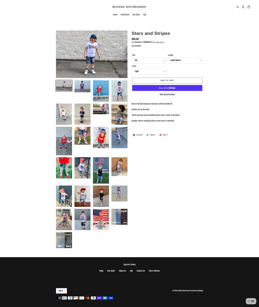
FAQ (131, 271)
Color (134, 66)
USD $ (61, 290)
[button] (148, 42)
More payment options (167, 94)
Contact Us (141, 271)
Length (170, 55)
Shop (101, 271)
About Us (122, 271)
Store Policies (154, 271)
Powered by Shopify (196, 291)
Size (133, 55)
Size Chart (111, 271)
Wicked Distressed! (129, 6)
